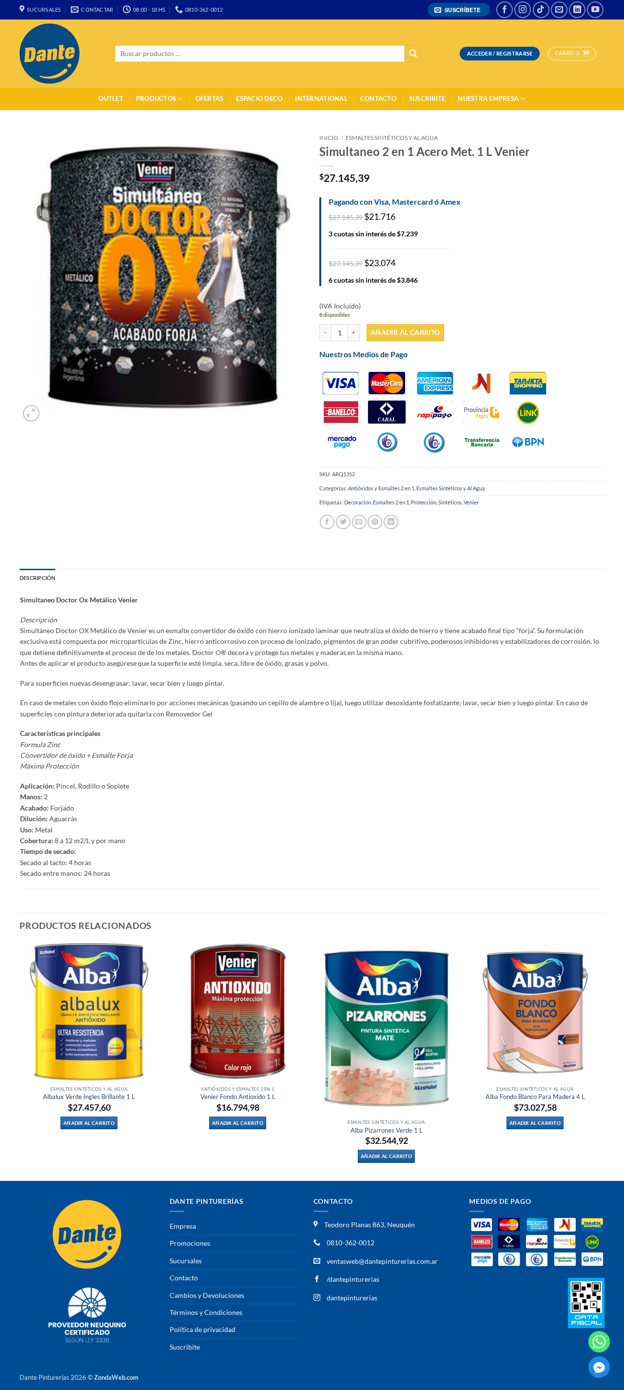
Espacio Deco (259, 98)
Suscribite (427, 98)
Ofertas (209, 98)
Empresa (183, 1226)
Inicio (328, 137)
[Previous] (20, 1060)
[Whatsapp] (599, 1341)
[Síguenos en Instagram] (522, 9)
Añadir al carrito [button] (89, 1123)
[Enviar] (413, 53)
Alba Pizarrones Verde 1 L (387, 1130)
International (321, 98)
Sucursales (186, 1260)
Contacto (378, 98)
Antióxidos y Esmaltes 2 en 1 (381, 488)
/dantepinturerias (352, 1279)
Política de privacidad (202, 1329)
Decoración (357, 502)
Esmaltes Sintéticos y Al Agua (392, 137)
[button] (459, 10)
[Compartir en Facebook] (327, 522)
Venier (471, 502)
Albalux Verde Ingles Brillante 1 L (89, 1096)
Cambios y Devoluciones (207, 1295)
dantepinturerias (351, 1297)
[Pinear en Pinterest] (375, 522)
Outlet (110, 98)
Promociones (190, 1243)
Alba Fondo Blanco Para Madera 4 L (535, 1096)
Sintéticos (450, 502)
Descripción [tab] (37, 578)
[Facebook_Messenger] (599, 1367)
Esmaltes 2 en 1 (391, 502)
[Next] (604, 1060)
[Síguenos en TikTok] (541, 9)
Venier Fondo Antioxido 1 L (237, 1096)
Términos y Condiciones (206, 1312)
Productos (156, 98)
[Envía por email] (359, 522)
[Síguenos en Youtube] (595, 9)
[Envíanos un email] (559, 9)
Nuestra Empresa (488, 98)
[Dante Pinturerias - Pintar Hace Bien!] (60, 53)
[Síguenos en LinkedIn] (577, 9)
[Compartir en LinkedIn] (391, 522)
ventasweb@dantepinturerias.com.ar (382, 1261)
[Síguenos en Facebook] (504, 9)
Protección (423, 502)
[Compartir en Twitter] (343, 522)
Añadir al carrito (405, 332)
